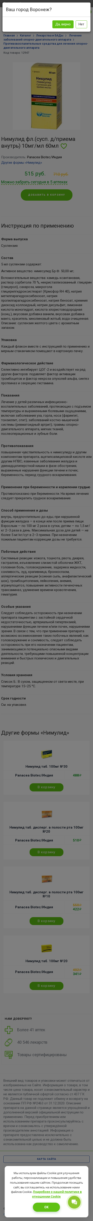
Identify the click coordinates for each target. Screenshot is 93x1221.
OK (46, 1207)
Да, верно (63, 24)
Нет (81, 24)
